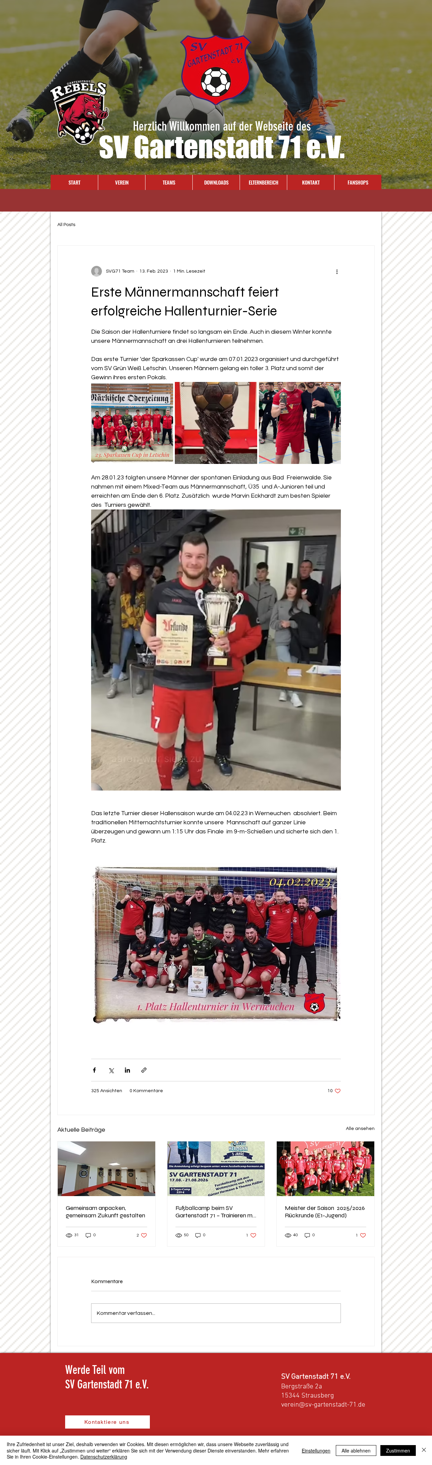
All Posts (66, 224)
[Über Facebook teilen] (94, 1070)
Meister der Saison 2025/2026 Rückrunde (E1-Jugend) (325, 1211)
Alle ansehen (360, 1128)
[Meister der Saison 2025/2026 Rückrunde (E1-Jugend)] (325, 1168)
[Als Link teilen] (144, 1070)
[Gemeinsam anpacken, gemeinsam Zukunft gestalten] (106, 1168)
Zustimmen (398, 1450)
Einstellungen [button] (316, 1450)
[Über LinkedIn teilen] (127, 1070)
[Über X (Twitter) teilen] (111, 1070)
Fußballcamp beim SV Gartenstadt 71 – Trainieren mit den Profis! (216, 1211)
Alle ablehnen (356, 1450)
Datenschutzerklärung (103, 1456)
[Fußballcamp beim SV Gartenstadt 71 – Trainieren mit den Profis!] (216, 1168)
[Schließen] (424, 1450)
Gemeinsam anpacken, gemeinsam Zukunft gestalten (105, 1211)
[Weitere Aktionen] (337, 271)
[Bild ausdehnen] (132, 423)
